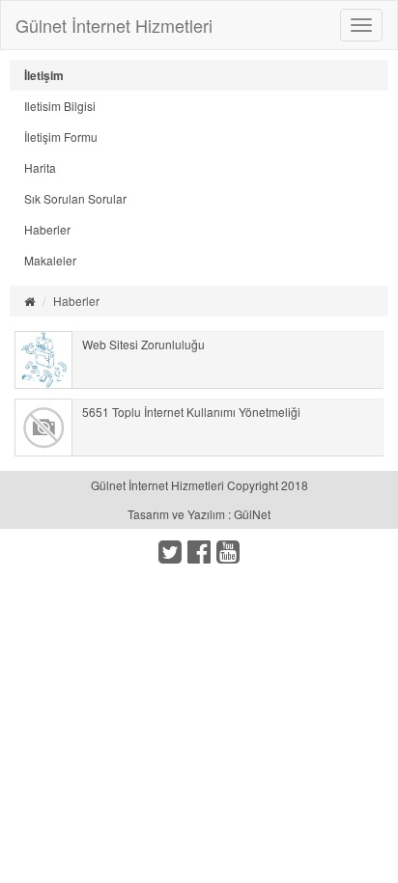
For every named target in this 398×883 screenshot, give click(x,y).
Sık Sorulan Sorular (75, 198)
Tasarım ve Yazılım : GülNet (199, 514)
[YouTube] (228, 556)
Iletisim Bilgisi (60, 105)
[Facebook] (199, 556)
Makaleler (50, 260)
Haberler (47, 229)
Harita (40, 167)
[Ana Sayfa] (29, 300)
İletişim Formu (61, 136)
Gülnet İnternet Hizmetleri (114, 25)
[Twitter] (170, 556)
